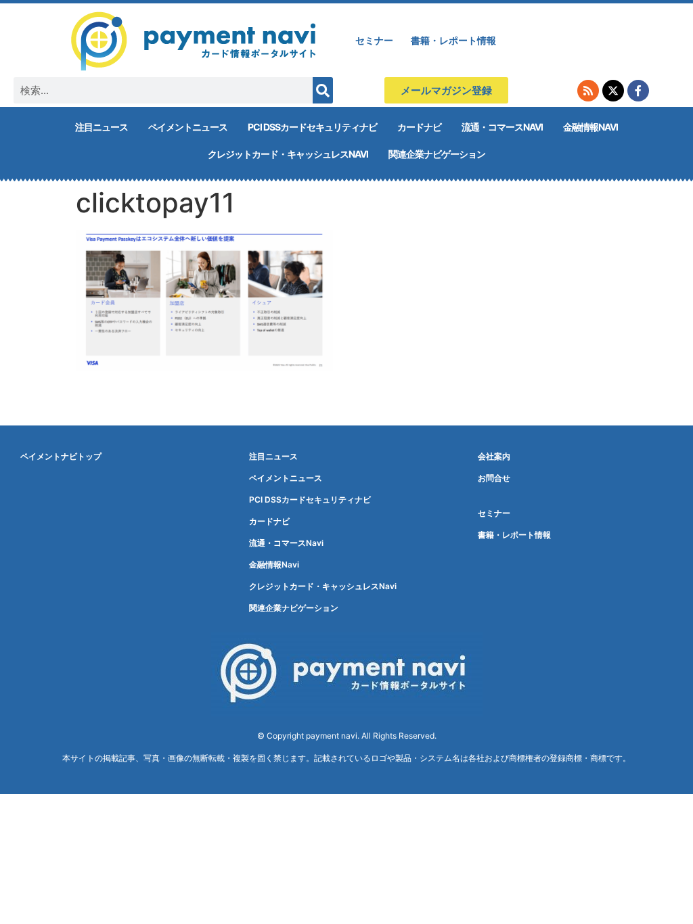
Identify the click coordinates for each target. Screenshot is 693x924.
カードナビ (419, 127)
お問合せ (494, 478)
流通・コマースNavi (502, 127)
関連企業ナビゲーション (436, 154)
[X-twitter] (613, 90)
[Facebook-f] (638, 90)
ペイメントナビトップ (61, 456)
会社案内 (494, 456)
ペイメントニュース (187, 127)
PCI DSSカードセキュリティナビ (312, 127)
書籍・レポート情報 (453, 40)
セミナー (374, 40)
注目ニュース (101, 127)
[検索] (323, 90)
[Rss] (588, 90)
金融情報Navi (590, 127)
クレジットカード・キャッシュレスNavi (288, 154)
